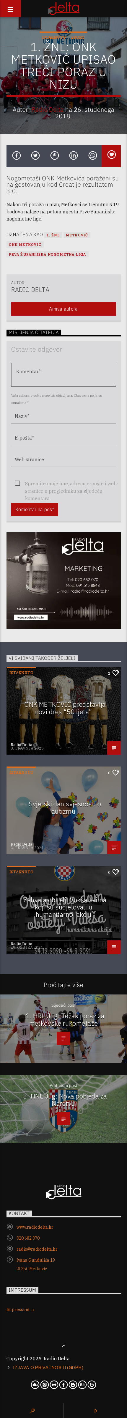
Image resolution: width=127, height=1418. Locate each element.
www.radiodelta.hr (35, 1227)
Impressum (18, 1309)
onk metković (25, 244)
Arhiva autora (63, 309)
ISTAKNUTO (54, 37)
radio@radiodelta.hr (37, 1249)
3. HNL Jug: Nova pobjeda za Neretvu (65, 1100)
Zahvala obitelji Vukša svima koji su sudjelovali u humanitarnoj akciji (65, 907)
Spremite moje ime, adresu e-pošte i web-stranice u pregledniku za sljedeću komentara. (71, 484)
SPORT (78, 37)
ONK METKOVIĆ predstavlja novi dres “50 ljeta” (65, 708)
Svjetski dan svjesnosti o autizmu (65, 808)
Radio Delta (48, 110)
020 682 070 (28, 1238)
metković (77, 235)
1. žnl (53, 235)
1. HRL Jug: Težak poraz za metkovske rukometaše (65, 1019)
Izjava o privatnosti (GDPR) (48, 1367)
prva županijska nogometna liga (47, 254)
